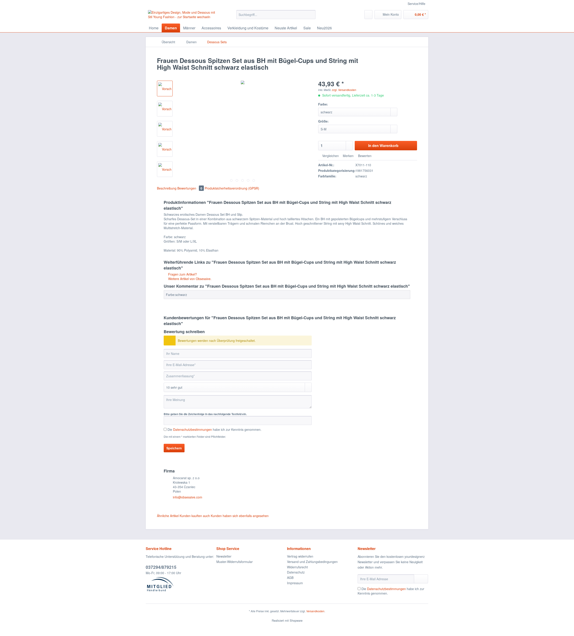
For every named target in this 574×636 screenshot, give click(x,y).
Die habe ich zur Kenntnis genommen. (214, 429)
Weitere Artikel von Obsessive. (189, 278)
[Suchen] (311, 14)
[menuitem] (275, 17)
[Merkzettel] (368, 14)
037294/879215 (161, 567)
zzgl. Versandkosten (344, 90)
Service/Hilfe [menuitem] (416, 3)
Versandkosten (315, 611)
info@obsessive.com (187, 497)
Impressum (295, 583)
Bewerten (364, 155)
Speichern (174, 448)
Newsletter (223, 556)
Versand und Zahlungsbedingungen (312, 561)
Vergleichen (330, 155)
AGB (290, 577)
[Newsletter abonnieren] (421, 578)
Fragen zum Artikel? (182, 274)
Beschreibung (166, 188)
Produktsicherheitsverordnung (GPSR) (232, 188)
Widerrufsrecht (297, 567)
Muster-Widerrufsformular (234, 561)
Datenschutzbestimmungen (192, 429)
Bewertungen (189, 188)
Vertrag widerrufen (300, 556)
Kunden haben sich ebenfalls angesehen (240, 515)
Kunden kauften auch (195, 515)
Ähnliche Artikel (168, 515)
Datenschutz (296, 572)
